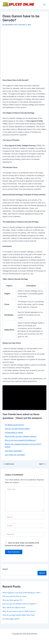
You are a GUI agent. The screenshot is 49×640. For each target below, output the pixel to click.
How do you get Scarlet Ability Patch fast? (19, 615)
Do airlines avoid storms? (14, 425)
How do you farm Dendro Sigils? (17, 429)
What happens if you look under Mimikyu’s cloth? (21, 593)
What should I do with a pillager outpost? (20, 436)
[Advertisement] (24, 51)
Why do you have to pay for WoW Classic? (19, 611)
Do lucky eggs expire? (11, 619)
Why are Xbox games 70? (12, 600)
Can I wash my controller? (15, 455)
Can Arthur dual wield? (13, 451)
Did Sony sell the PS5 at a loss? (15, 596)
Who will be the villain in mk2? (14, 608)
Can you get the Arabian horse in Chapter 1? (20, 604)
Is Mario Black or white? (14, 432)
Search (5, 569)
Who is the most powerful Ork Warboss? (20, 440)
